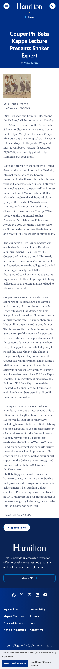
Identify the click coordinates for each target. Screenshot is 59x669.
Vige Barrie (31, 63)
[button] (6, 6)
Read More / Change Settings (41, 664)
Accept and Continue (15, 663)
